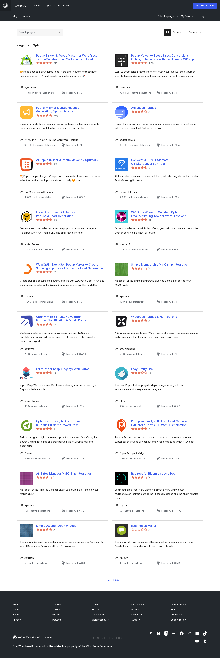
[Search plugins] (60, 32)
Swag (135, 619)
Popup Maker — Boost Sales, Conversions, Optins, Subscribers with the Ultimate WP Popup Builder (164, 57)
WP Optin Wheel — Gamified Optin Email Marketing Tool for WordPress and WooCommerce (158, 214)
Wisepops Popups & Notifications (154, 316)
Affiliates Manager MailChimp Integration (64, 473)
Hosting (17, 614)
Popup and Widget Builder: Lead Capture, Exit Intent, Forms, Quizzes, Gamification (159, 423)
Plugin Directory (21, 16)
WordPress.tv (100, 619)
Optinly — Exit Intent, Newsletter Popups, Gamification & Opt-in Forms (61, 318)
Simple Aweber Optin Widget (56, 525)
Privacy (17, 619)
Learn (95, 604)
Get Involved (138, 604)
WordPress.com (180, 604)
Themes (56, 609)
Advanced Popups (143, 107)
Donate (136, 614)
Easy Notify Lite (142, 369)
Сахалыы (48, 637)
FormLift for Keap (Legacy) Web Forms (62, 369)
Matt (174, 609)
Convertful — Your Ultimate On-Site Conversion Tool (150, 161)
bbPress (176, 614)
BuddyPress (179, 619)
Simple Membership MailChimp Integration (160, 264)
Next (116, 579)
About (16, 604)
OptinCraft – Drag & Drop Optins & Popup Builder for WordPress (58, 423)
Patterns (56, 619)
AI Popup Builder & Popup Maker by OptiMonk (67, 160)
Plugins (56, 614)
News (16, 609)
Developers (98, 614)
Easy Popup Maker (143, 525)
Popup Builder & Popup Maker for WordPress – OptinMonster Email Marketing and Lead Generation (66, 57)
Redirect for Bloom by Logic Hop (153, 473)
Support (96, 609)
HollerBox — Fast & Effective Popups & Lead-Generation (56, 214)
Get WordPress (205, 5)
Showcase (57, 604)
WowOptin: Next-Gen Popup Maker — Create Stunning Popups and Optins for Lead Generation (69, 266)
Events (135, 609)
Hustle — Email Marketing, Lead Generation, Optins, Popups (57, 109)
